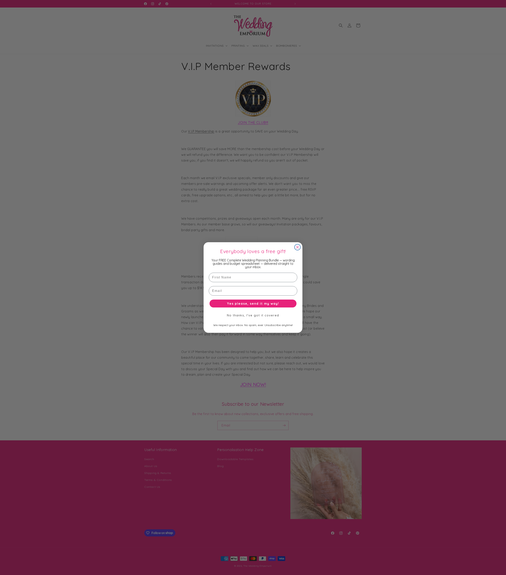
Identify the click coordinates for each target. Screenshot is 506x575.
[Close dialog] (297, 247)
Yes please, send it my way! (253, 303)
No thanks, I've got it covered (253, 315)
